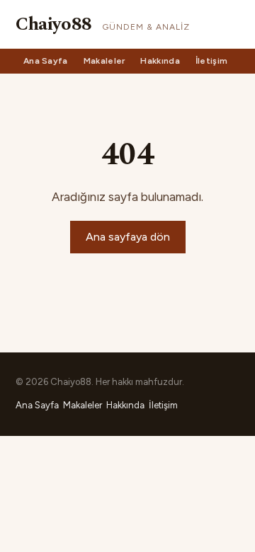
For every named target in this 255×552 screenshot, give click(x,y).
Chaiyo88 (54, 24)
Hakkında (159, 61)
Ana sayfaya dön (128, 236)
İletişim (211, 61)
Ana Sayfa (45, 61)
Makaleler (104, 61)
